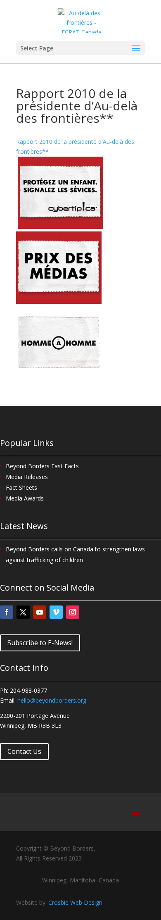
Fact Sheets (21, 487)
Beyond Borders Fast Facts (42, 466)
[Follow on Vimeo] (56, 612)
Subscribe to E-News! (40, 642)
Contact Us (24, 751)
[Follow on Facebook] (6, 612)
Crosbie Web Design (75, 902)
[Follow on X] (23, 612)
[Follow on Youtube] (39, 612)
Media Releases (27, 477)
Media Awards (25, 498)
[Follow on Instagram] (72, 612)
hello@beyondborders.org (51, 700)
